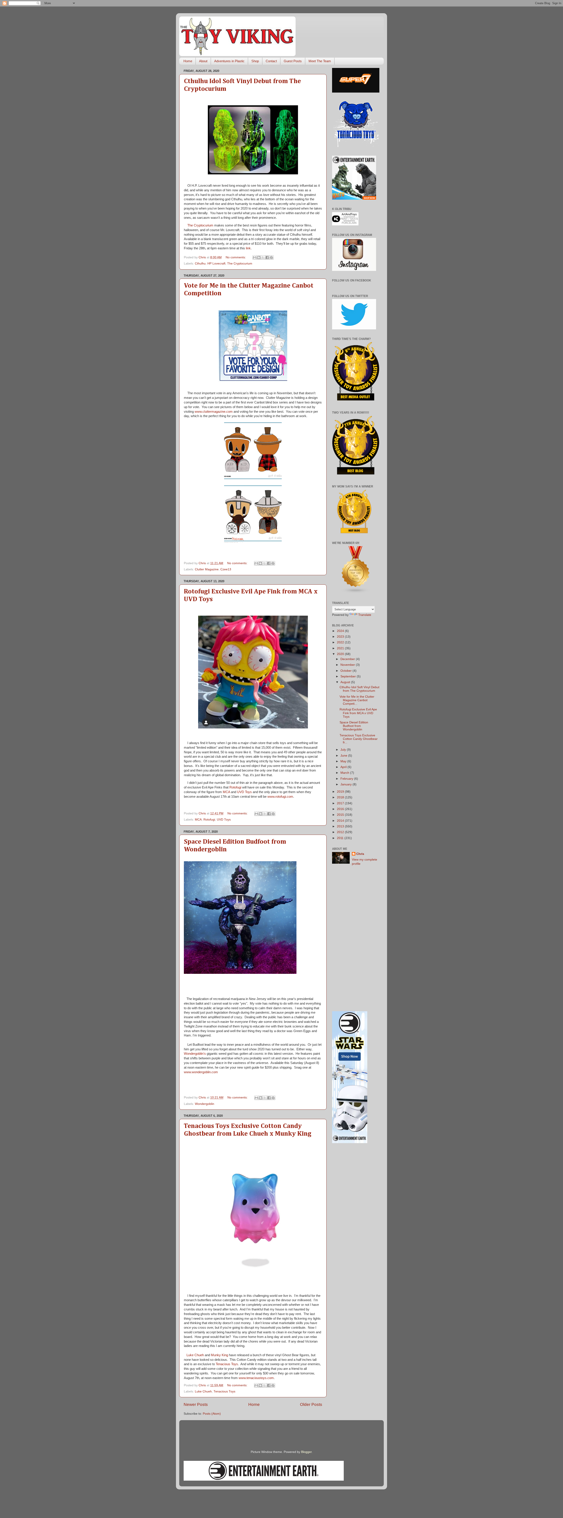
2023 (341, 636)
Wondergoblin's (195, 1053)
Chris (360, 854)
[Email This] (254, 257)
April (343, 767)
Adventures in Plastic (229, 61)
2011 (340, 838)
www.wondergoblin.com (201, 1072)
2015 (341, 814)
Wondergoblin (204, 1104)
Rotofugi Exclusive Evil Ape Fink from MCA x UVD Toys (358, 713)
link (248, 248)
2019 (341, 791)
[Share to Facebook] (267, 257)
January (346, 784)
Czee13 (225, 569)
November (348, 664)
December (348, 659)
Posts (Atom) (212, 1413)
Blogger (306, 1452)
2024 (341, 631)
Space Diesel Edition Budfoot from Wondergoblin (354, 726)
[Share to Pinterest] (271, 257)
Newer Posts (196, 1404)
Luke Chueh (195, 1355)
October (346, 670)
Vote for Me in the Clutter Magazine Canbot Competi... (357, 700)
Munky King (219, 1355)
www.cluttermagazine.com (214, 411)
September (348, 676)
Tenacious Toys (227, 1364)
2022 (341, 642)
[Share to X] (263, 257)
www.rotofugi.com (280, 796)
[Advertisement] (355, 939)
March (345, 772)
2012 (341, 832)
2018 (341, 797)
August (345, 682)
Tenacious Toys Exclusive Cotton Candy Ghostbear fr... (359, 739)
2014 (341, 820)
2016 (341, 809)
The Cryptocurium (200, 225)
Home (187, 61)
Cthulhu (200, 263)
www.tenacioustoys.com (256, 1378)
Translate (364, 615)
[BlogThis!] (259, 257)
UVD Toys (244, 792)
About (203, 61)
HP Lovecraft (216, 263)
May (343, 761)
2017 (341, 803)
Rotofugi (235, 787)
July (343, 749)
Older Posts (311, 1404)
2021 (341, 648)
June (344, 755)
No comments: (236, 257)
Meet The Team (320, 61)
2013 (341, 826)
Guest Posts (293, 61)
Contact (271, 61)
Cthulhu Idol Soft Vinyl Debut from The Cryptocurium (359, 689)
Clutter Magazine (207, 569)
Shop (255, 61)
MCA (226, 792)
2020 (341, 654)
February (347, 778)
